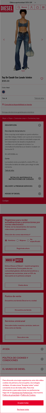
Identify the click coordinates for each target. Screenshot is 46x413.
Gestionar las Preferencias (22, 393)
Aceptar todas (23, 403)
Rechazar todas (23, 409)
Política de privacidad (11, 395)
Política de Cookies (28, 395)
